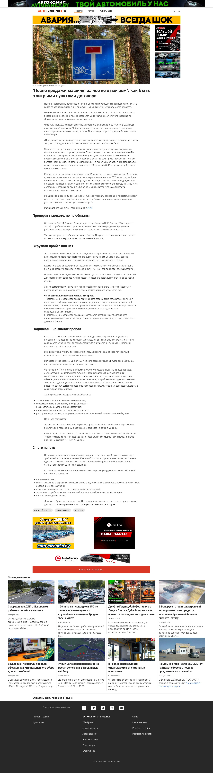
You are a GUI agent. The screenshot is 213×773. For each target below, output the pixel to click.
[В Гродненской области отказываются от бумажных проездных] (131, 649)
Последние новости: (19, 577)
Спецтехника (89, 751)
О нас (135, 716)
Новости (78, 11)
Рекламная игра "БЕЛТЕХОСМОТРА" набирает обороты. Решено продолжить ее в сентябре (181, 667)
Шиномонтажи (90, 739)
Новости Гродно (41, 716)
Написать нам (139, 722)
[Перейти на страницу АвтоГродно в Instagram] (84, 708)
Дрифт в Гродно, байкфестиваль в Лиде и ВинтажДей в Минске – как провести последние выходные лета (131, 610)
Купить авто (106, 11)
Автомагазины (90, 728)
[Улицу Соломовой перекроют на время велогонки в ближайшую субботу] (81, 649)
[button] (173, 10)
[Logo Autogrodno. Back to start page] (52, 11)
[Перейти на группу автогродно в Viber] (112, 708)
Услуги (91, 11)
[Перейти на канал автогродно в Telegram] (93, 708)
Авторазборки (89, 734)
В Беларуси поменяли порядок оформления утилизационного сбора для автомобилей (31, 667)
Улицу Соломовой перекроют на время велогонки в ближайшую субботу (78, 667)
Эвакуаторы (88, 745)
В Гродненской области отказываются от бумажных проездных (126, 667)
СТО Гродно (88, 722)
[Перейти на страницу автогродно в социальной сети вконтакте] (103, 708)
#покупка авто (63, 510)
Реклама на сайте (141, 728)
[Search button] (173, 11)
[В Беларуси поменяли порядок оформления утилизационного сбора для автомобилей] (31, 649)
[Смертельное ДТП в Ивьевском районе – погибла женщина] (31, 591)
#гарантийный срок (42, 510)
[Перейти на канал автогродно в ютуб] (121, 708)
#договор (79, 510)
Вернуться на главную (91, 569)
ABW (90, 208)
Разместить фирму (142, 734)
